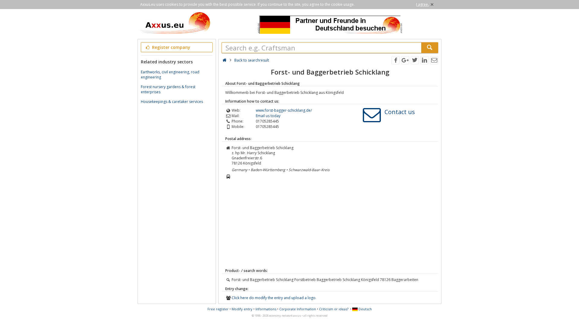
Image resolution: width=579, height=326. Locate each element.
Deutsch (365, 309)
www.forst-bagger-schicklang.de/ (284, 110)
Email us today (268, 115)
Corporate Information (297, 309)
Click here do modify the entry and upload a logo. (274, 297)
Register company (170, 47)
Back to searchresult (251, 60)
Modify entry (242, 309)
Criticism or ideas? (333, 309)
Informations (265, 309)
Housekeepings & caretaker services (172, 101)
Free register (218, 309)
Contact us (399, 112)
